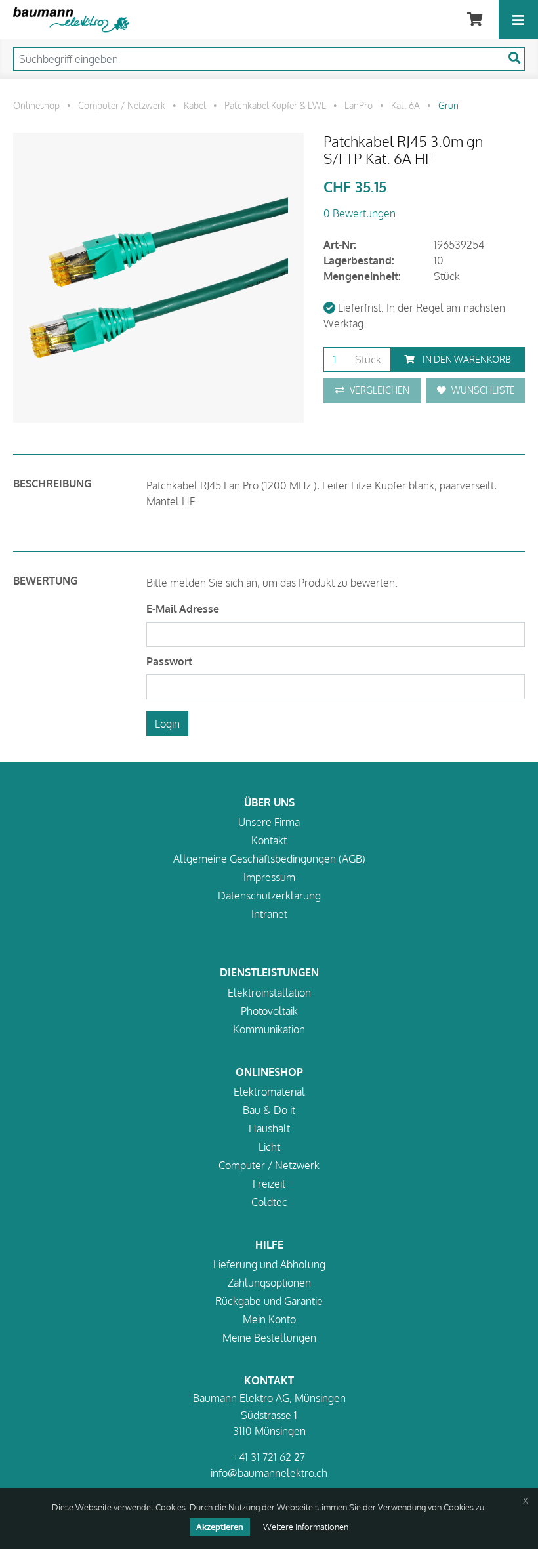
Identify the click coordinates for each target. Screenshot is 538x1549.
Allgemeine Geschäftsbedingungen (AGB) (269, 858)
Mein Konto (269, 1319)
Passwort (169, 661)
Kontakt (269, 840)
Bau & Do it (269, 1110)
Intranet (269, 913)
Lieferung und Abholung (269, 1264)
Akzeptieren (219, 1526)
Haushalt (269, 1128)
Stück (366, 359)
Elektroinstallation (269, 992)
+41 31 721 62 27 (269, 1457)
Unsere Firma (269, 822)
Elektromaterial (269, 1091)
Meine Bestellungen (269, 1337)
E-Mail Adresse (182, 608)
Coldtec (269, 1201)
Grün (448, 105)
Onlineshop (36, 105)
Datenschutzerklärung (269, 895)
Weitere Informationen (305, 1526)
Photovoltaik (269, 1011)
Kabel (195, 105)
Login (167, 723)
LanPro (358, 105)
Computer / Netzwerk (121, 105)
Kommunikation (269, 1029)
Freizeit (269, 1183)
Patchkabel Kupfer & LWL (275, 105)
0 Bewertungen (359, 213)
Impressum (269, 877)
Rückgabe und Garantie (269, 1301)
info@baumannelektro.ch (269, 1472)
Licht (269, 1146)
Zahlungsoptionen (269, 1282)
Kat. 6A (405, 105)
